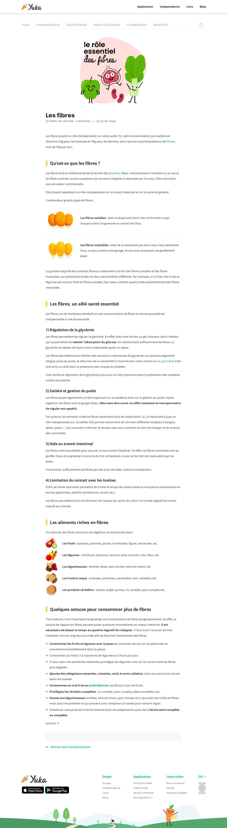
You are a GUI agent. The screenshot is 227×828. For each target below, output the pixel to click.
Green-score (140, 788)
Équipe (107, 783)
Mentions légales (177, 792)
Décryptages (77, 25)
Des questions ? (142, 797)
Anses (171, 141)
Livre (189, 6)
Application (145, 6)
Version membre (143, 792)
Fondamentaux (48, 25)
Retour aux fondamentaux (71, 747)
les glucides (165, 361)
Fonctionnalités (142, 783)
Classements (136, 25)
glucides (114, 173)
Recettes (160, 25)
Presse (170, 788)
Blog (203, 6)
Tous (25, 25)
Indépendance (170, 6)
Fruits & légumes (107, 25)
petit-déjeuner (99, 685)
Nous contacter (176, 783)
